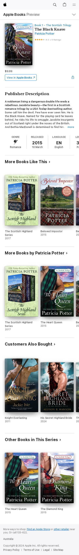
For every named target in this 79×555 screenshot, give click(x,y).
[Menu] (74, 5)
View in (19, 77)
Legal (46, 550)
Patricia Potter (44, 33)
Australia (8, 539)
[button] (55, 5)
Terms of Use (31, 550)
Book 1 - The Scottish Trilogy (53, 25)
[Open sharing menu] (73, 77)
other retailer (61, 529)
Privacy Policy (11, 550)
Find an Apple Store (38, 529)
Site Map (58, 550)
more (71, 127)
